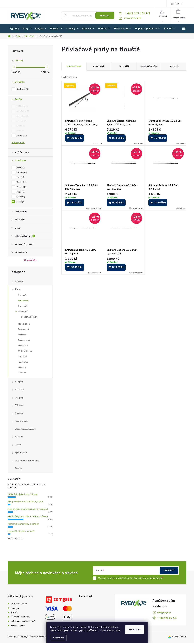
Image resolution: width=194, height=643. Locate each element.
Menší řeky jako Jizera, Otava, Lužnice (28, 516)
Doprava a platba (19, 603)
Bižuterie (19, 405)
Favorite (21, 121)
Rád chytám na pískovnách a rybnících (28, 509)
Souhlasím (134, 629)
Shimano (21, 135)
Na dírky (22, 367)
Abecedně (174, 66)
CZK (177, 3)
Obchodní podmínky (20, 616)
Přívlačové (23, 300)
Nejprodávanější (148, 66)
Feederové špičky (29, 316)
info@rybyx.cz (164, 612)
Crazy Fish (22, 116)
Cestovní (22, 372)
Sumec (20, 192)
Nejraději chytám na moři (21, 531)
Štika (20, 196)
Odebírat (169, 570)
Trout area (23, 361)
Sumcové (22, 306)
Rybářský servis (18, 625)
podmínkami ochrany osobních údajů (144, 578)
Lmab (20, 130)
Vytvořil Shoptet (179, 636)
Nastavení (58, 637)
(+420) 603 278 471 (166, 617)
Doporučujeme (74, 66)
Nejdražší (124, 66)
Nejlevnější (98, 66)
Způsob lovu (21, 452)
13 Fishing (22, 106)
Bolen (20, 167)
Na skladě (22, 89)
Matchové (22, 334)
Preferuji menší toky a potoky (23, 524)
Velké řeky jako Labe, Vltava (22, 494)
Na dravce (23, 345)
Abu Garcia (22, 111)
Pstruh (20, 187)
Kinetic (20, 125)
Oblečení (19, 413)
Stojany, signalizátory (25, 428)
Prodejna (15, 607)
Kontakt (14, 612)
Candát (21, 172)
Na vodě (19, 436)
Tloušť (20, 201)
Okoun (21, 182)
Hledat (105, 15)
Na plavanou (24, 323)
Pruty (17, 289)
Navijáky (19, 381)
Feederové (23, 311)
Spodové (22, 356)
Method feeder (25, 351)
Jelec (20, 177)
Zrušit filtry (32, 260)
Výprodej (19, 281)
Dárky (18, 444)
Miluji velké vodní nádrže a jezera (25, 501)
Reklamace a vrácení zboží (23, 621)
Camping (19, 397)
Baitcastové (23, 329)
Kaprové (22, 295)
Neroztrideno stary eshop (27, 460)
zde (118, 630)
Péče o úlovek (21, 421)
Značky (18, 468)
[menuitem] (14, 28)
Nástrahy (19, 389)
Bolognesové (24, 340)
